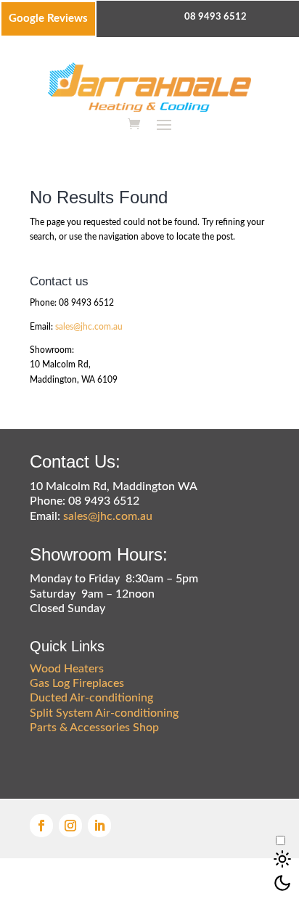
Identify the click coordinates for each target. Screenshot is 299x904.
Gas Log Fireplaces (77, 683)
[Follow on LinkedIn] (99, 825)
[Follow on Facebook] (41, 825)
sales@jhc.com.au (89, 326)
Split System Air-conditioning (104, 713)
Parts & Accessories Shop (94, 727)
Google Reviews (48, 18)
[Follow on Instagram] (70, 825)
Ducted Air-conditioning (91, 698)
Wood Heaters (67, 669)
